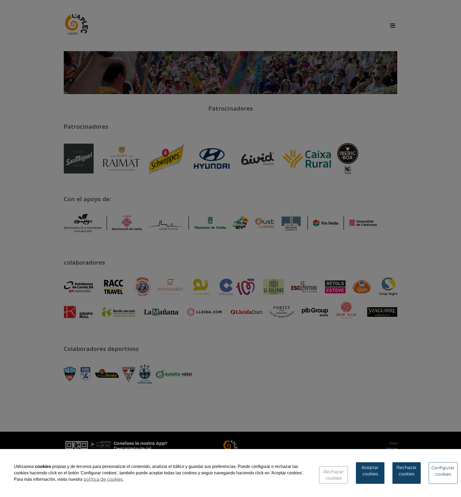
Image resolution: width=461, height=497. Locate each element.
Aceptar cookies (370, 470)
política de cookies (103, 479)
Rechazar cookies (333, 475)
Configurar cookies (443, 471)
